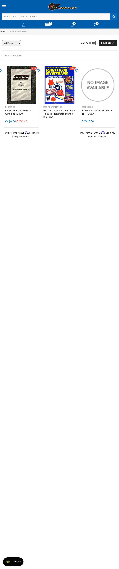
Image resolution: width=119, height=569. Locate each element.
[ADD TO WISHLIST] (38, 70)
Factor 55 (10, 107)
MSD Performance (52, 107)
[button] (48, 24)
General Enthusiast (18, 32)
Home (3, 32)
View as (84, 43)
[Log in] (23, 24)
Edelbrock (87, 107)
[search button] (113, 16)
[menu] (4, 6)
